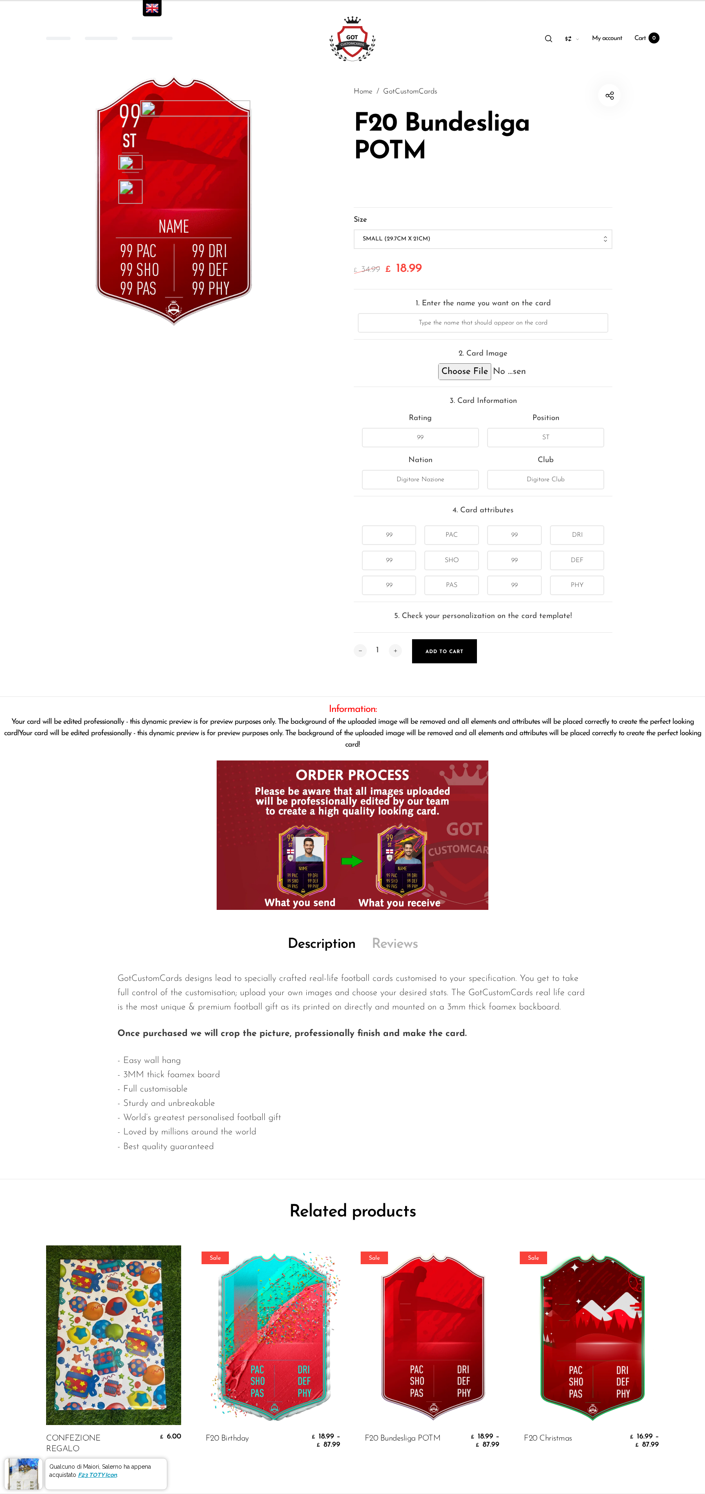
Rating (420, 418)
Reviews (395, 944)
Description (321, 944)
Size (360, 220)
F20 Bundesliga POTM (403, 1438)
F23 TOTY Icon (97, 1475)
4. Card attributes (483, 510)
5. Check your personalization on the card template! (483, 616)
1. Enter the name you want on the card (483, 303)
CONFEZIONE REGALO (73, 1443)
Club (546, 460)
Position (545, 418)
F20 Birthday (227, 1438)
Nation (420, 460)
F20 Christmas (548, 1438)
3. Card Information (483, 401)
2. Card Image (483, 354)
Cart (645, 38)
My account (607, 38)
